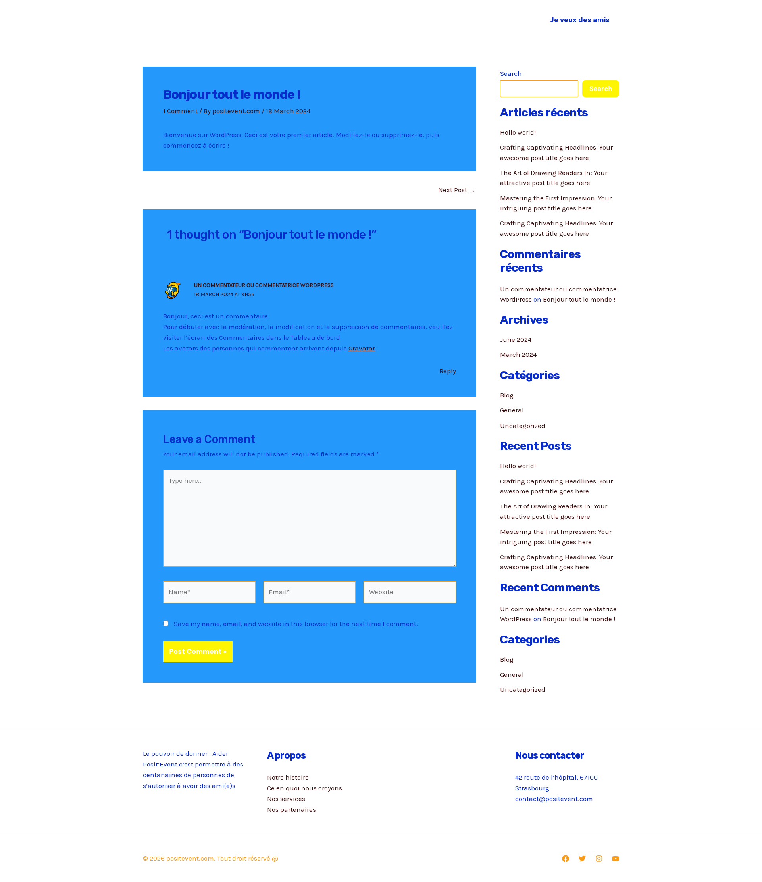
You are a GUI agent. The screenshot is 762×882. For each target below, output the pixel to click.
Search (511, 73)
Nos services (423, 19)
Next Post (456, 190)
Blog (507, 395)
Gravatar (361, 348)
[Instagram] (598, 858)
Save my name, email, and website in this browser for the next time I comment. (296, 624)
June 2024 (515, 339)
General (512, 410)
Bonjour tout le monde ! (579, 299)
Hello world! (518, 132)
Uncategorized (522, 425)
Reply (447, 371)
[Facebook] (565, 858)
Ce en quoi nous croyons (351, 19)
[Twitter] (582, 858)
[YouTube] (615, 858)
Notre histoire (277, 19)
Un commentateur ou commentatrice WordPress (264, 285)
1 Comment (180, 111)
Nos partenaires (481, 19)
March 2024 (518, 354)
